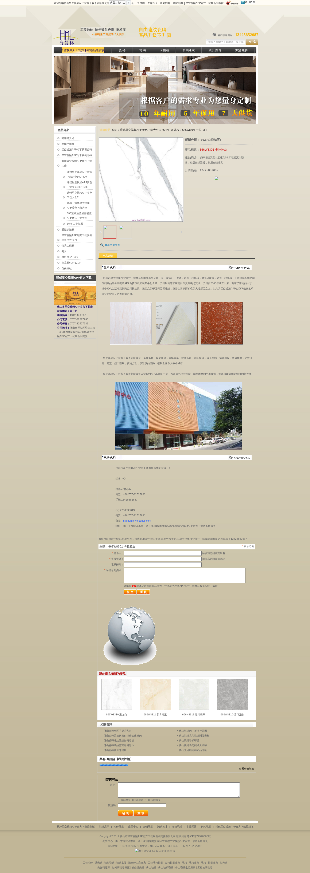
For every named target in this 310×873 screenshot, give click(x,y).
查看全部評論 (246, 768)
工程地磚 (88, 862)
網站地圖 (178, 3)
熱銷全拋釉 (68, 143)
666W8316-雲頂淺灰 (232, 714)
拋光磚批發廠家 (121, 867)
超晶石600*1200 (71, 262)
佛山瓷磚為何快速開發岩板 (194, 735)
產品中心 (133, 826)
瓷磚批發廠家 (172, 862)
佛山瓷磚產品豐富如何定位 (119, 745)
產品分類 (63, 130)
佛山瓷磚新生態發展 (115, 750)
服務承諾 (177, 826)
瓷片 (64, 251)
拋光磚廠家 (103, 867)
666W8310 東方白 (116, 714)
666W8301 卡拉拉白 (194, 129)
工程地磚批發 (155, 862)
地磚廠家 (194, 862)
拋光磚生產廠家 (137, 862)
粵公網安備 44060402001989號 (157, 851)
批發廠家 (212, 862)
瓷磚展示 (104, 826)
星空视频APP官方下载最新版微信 (205, 3)
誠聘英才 (162, 826)
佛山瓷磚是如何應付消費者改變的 (123, 735)
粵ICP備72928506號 (199, 836)
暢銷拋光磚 (68, 138)
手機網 (141, 3)
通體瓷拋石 (68, 229)
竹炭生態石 (68, 245)
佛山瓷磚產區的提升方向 (118, 730)
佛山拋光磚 (138, 867)
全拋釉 (164, 50)
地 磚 (142, 50)
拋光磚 (99, 862)
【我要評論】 (124, 759)
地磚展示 (119, 826)
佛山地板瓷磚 (165, 867)
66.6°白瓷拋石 (75, 223)
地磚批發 (121, 862)
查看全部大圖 (112, 245)
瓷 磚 (122, 50)
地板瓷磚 (109, 862)
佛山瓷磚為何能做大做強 (193, 745)
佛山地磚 (151, 867)
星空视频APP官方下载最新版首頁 (83, 50)
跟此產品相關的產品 (112, 673)
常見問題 (165, 3)
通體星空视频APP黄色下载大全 (139, 129)
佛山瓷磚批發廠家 (185, 867)
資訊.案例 (215, 50)
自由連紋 (189, 50)
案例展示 (148, 826)
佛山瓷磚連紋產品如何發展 (119, 740)
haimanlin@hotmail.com (137, 520)
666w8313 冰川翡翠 (193, 714)
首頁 (114, 129)
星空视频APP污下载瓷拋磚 (77, 155)
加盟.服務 (241, 50)
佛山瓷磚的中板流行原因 (193, 730)
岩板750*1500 (70, 257)
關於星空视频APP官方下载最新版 (76, 826)
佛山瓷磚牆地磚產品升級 (193, 750)
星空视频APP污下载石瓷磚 (77, 149)
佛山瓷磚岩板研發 (189, 740)
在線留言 (153, 3)
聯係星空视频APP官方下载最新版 (234, 826)
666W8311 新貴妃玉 (155, 714)
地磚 (184, 862)
